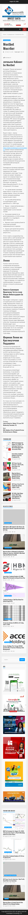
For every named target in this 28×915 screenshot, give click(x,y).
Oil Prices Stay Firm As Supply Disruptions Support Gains (7, 486)
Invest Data (14, 18)
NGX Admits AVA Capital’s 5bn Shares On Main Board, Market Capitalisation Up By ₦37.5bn (14, 517)
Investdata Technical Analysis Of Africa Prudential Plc (7, 456)
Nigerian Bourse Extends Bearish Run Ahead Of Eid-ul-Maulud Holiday (7, 476)
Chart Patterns (8, 827)
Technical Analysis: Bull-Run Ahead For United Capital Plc (14, 590)
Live (24, 29)
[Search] (19, 29)
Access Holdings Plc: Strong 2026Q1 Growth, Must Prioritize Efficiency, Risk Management (14, 636)
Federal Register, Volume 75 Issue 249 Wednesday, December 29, (13, 423)
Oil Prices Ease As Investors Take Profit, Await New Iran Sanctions (7, 466)
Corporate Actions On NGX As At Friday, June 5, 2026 (14, 613)
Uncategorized (7, 40)
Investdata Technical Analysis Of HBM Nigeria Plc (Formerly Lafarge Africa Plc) (14, 567)
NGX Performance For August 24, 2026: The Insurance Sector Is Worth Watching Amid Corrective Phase (7, 446)
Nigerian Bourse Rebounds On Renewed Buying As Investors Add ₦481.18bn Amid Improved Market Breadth (14, 542)
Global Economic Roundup (10, 875)
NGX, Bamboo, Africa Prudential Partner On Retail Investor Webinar (13, 430)
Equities (6, 898)
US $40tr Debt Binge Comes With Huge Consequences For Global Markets (7, 496)
